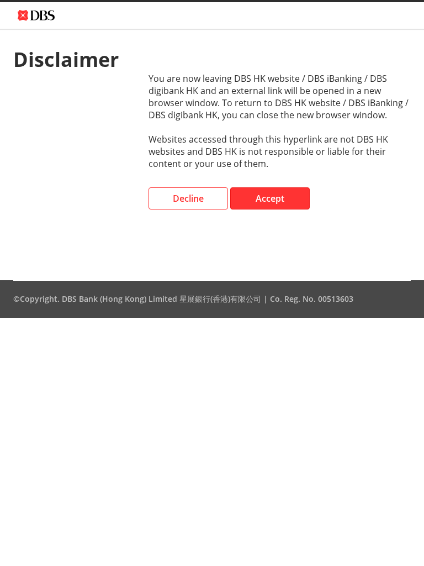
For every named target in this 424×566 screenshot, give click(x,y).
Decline (188, 198)
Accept (270, 198)
